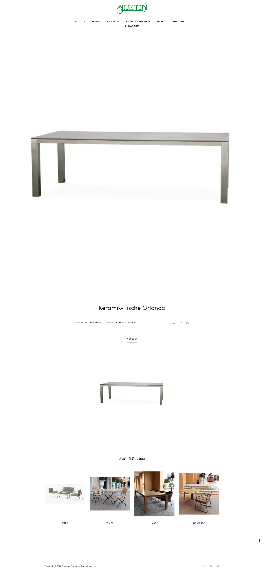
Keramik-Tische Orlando (125, 323)
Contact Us (177, 21)
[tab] (132, 339)
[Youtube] (218, 566)
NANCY (154, 523)
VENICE (109, 523)
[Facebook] (204, 566)
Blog (160, 21)
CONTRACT (199, 523)
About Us (79, 21)
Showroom (132, 26)
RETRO (65, 523)
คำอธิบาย (132, 339)
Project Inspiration (138, 21)
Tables (102, 323)
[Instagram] (211, 566)
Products (113, 21)
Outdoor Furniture (89, 323)
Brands (96, 21)
